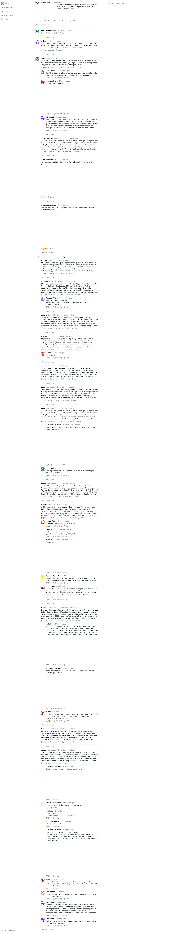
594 (61, 421)
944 (64, 518)
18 (58, 379)
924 (61, 295)
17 (58, 273)
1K (60, 349)
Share (49, 33)
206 (59, 496)
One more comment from (55, 257)
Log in (5, 11)
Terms (10, 930)
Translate (50, 50)
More (74, 21)
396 (61, 621)
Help (2, 930)
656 (64, 67)
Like (44, 21)
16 (50, 21)
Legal (6, 930)
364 (59, 151)
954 (59, 742)
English (5, 19)
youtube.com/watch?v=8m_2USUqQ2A (60, 534)
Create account (9, 15)
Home (6, 3)
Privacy (15, 930)
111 (59, 328)
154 (56, 33)
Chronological (8, 7)
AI (67, 21)
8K (62, 21)
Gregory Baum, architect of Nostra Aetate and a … (64, 769)
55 (56, 21)
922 (61, 763)
